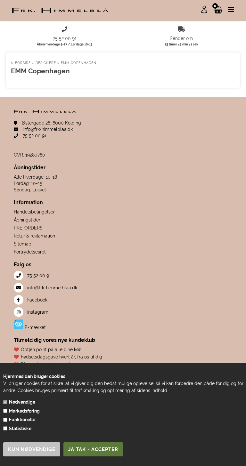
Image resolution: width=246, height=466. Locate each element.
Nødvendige (22, 402)
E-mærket (34, 327)
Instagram (37, 312)
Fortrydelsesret (30, 251)
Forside (23, 63)
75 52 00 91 (33, 135)
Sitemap (22, 243)
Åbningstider (27, 219)
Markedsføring (24, 411)
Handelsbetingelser (34, 211)
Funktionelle (22, 419)
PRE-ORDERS (28, 227)
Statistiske (20, 428)
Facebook (36, 299)
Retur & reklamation (34, 235)
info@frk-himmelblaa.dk (47, 129)
